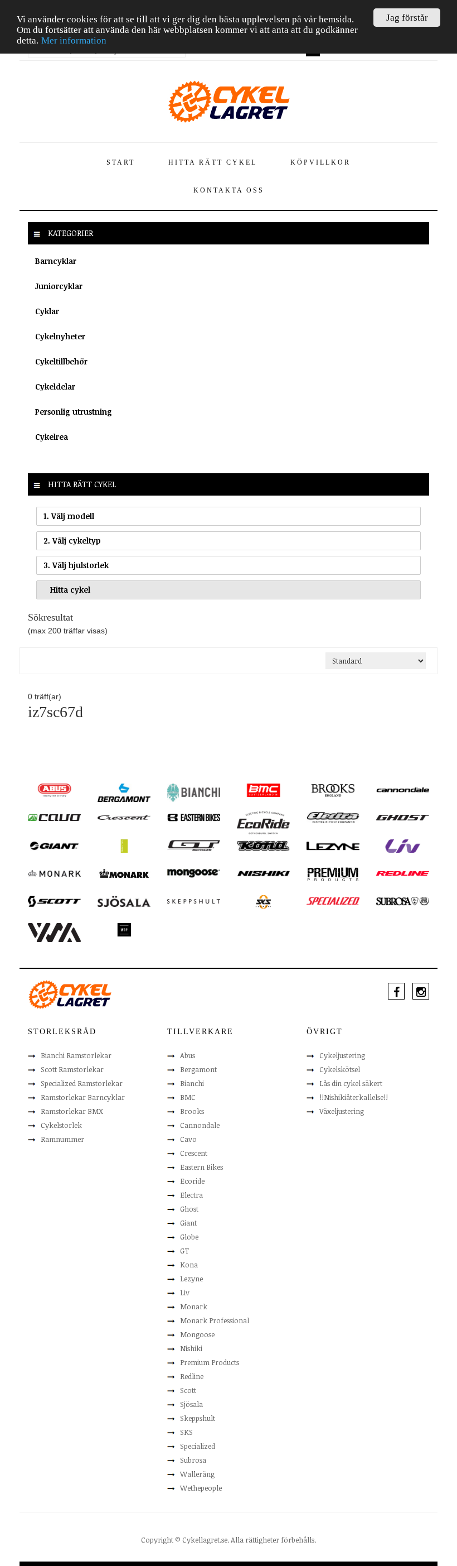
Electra (191, 1195)
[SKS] (263, 901)
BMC (188, 1097)
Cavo (188, 1139)
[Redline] (402, 872)
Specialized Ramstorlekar (82, 1083)
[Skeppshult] (193, 900)
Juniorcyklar (58, 286)
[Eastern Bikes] (193, 817)
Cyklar (47, 311)
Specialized (197, 1446)
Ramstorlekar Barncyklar (83, 1097)
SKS (186, 1432)
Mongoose (197, 1334)
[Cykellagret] (228, 101)
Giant (188, 1223)
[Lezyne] (333, 845)
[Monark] (54, 872)
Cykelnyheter (60, 336)
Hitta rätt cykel (212, 162)
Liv (184, 1293)
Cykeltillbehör (61, 361)
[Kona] (263, 844)
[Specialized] (333, 900)
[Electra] (333, 817)
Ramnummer (62, 1139)
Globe (189, 1237)
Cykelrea (51, 436)
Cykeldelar (55, 386)
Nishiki (191, 1348)
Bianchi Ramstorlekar (76, 1055)
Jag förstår (407, 17)
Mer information (73, 40)
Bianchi (192, 1083)
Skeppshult (197, 1418)
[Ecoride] (263, 822)
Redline (191, 1376)
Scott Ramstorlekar (72, 1069)
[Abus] (54, 789)
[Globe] (124, 845)
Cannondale (200, 1125)
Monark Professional (214, 1320)
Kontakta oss (228, 190)
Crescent (193, 1153)
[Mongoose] (193, 872)
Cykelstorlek (61, 1125)
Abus (187, 1055)
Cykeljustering (342, 1055)
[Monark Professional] (124, 872)
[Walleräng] (54, 932)
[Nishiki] (263, 872)
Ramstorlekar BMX (72, 1111)
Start (120, 162)
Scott (188, 1390)
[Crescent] (124, 817)
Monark (193, 1306)
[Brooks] (333, 789)
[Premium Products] (333, 873)
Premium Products (209, 1362)
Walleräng (197, 1474)
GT (184, 1251)
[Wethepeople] (124, 929)
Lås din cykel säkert (350, 1083)
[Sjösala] (124, 900)
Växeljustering (341, 1111)
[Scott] (54, 900)
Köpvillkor (320, 162)
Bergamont (198, 1069)
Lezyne (191, 1279)
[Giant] (54, 844)
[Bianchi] (193, 791)
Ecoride (192, 1181)
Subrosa (193, 1460)
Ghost (189, 1209)
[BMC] (263, 789)
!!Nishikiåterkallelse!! (353, 1097)
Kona (189, 1265)
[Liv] (402, 845)
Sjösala (191, 1404)
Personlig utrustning (73, 411)
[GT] (193, 844)
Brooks (192, 1111)
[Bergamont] (124, 791)
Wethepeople (201, 1488)
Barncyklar (55, 261)
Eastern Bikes (201, 1167)
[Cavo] (54, 817)
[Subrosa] (402, 900)
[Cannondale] (402, 789)
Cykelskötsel (339, 1069)
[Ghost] (402, 817)
